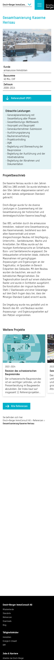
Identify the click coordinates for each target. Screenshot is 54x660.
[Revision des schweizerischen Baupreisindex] (24, 365)
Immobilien (7, 637)
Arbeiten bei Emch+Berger (13, 658)
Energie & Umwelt (10, 641)
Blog (4, 625)
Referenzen (38, 420)
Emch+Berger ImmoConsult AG (17, 420)
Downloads (7, 621)
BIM (4, 645)
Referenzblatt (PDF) (21, 98)
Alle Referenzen (19, 406)
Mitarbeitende (8, 609)
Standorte (7, 613)
